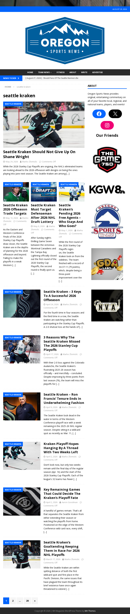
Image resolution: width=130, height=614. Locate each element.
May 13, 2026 (12, 217)
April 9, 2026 (51, 407)
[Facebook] (99, 114)
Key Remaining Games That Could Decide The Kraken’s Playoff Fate (62, 493)
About (72, 72)
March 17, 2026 (53, 559)
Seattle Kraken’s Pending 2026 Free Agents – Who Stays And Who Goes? (71, 215)
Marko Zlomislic (29, 161)
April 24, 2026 (52, 304)
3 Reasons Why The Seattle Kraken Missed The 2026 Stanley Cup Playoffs (62, 343)
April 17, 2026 (52, 354)
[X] (115, 114)
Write (84, 72)
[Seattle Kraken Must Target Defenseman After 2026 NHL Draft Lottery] (44, 192)
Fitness (61, 72)
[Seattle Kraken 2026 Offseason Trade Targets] (16, 192)
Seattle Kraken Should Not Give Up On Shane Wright (39, 154)
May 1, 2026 (66, 230)
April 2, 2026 (51, 456)
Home (30, 72)
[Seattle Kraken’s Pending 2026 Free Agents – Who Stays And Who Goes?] (72, 192)
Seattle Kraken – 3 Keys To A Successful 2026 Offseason (62, 295)
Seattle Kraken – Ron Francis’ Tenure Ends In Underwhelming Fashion (64, 398)
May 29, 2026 (12, 161)
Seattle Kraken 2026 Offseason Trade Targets (15, 209)
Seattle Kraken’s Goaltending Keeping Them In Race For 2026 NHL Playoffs (62, 548)
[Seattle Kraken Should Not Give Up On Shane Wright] (43, 125)
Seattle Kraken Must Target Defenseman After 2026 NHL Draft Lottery (43, 213)
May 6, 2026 (39, 226)
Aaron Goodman (70, 502)
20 (27, 600)
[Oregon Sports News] (65, 67)
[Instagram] (107, 125)
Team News (44, 72)
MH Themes (90, 611)
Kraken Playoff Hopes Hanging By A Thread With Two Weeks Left (61, 448)
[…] (67, 173)
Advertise (97, 72)
